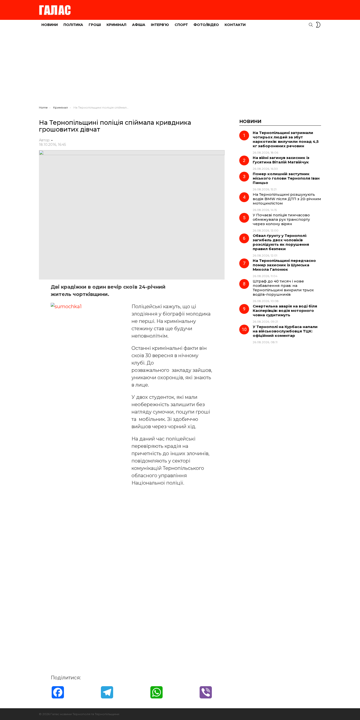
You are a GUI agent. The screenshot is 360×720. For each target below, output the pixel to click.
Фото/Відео (206, 25)
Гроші (95, 25)
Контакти (235, 25)
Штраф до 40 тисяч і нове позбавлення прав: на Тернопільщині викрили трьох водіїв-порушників (283, 288)
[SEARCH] (311, 25)
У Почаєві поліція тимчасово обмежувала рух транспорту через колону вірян (281, 219)
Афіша (138, 25)
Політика (73, 25)
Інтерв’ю (160, 25)
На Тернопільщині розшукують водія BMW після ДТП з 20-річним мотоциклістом (287, 199)
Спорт (181, 25)
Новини (49, 25)
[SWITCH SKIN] (318, 25)
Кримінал (116, 25)
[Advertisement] (180, 69)
